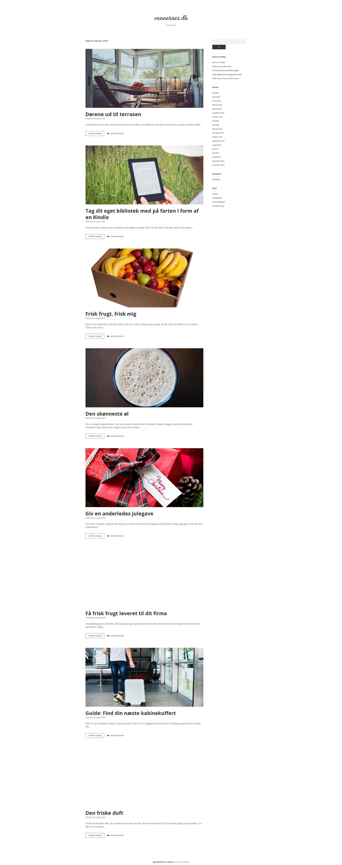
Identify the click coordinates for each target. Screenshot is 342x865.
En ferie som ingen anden (221, 66)
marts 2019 (216, 101)
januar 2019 (216, 109)
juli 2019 (215, 93)
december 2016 (218, 161)
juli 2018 (215, 121)
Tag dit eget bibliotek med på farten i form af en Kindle (144, 174)
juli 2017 (215, 149)
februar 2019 (217, 105)
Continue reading (96, 134)
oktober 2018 (217, 117)
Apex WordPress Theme (163, 862)
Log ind (215, 194)
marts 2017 (216, 157)
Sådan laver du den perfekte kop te (225, 78)
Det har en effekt (218, 62)
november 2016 (218, 165)
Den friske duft (144, 777)
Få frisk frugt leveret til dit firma (144, 577)
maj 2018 (215, 125)
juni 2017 (215, 153)
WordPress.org (218, 206)
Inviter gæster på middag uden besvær (227, 74)
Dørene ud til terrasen (144, 78)
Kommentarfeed (218, 202)
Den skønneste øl (144, 377)
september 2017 (218, 141)
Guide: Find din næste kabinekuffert (144, 677)
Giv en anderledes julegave (144, 477)
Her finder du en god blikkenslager (225, 70)
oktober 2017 (217, 137)
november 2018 (218, 113)
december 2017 (218, 133)
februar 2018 (217, 129)
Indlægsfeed (217, 198)
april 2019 (216, 97)
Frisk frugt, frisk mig (144, 277)
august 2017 (216, 145)
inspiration (216, 179)
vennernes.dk (171, 18)
